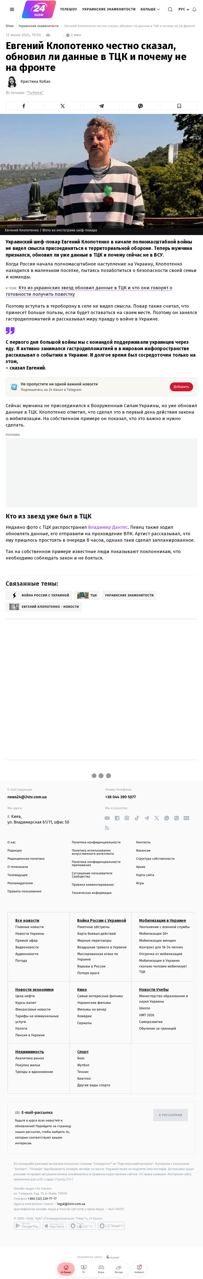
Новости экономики (34, 989)
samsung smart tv (111, 1226)
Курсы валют (25, 1003)
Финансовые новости (33, 1009)
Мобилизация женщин (157, 940)
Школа (144, 1008)
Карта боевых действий (96, 934)
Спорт (83, 1051)
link (107, 818)
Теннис (83, 1072)
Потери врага (88, 973)
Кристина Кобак (35, 82)
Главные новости (29, 927)
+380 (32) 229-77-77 (42, 1198)
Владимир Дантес (108, 527)
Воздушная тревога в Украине (102, 947)
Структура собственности (155, 858)
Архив (140, 867)
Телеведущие (17, 875)
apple (54, 1226)
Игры (140, 883)
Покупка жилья (27, 1065)
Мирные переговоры (94, 940)
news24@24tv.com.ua (27, 797)
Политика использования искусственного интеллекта (93, 852)
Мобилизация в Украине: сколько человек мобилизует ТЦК (163, 966)
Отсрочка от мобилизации (160, 954)
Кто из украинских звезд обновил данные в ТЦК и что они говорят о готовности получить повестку (89, 291)
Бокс (81, 1058)
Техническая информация (91, 893)
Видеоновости (27, 947)
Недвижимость (29, 1051)
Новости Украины (29, 934)
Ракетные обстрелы (93, 927)
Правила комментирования (93, 884)
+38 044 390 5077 (120, 797)
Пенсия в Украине (30, 1035)
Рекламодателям (20, 883)
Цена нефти (25, 996)
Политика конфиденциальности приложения (96, 863)
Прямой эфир (26, 940)
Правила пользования (24, 891)
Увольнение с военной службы (164, 927)
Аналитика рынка (29, 1058)
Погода (21, 961)
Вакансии (143, 850)
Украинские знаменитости (109, 9)
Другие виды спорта (93, 1085)
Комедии (84, 1016)
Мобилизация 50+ (153, 934)
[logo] (39, 9)
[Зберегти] (179, 106)
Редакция (14, 850)
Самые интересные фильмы (100, 996)
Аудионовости (26, 954)
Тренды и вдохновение (34, 1072)
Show (10, 26)
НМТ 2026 (146, 1015)
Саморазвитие (151, 1022)
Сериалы (84, 1023)
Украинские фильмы (94, 1003)
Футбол (83, 1065)
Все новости (27, 920)
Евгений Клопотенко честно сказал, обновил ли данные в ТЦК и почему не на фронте (129, 26)
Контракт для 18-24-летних (161, 947)
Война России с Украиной (101, 920)
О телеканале (17, 867)
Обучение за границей (157, 1028)
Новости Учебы (154, 989)
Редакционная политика (26, 858)
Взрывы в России (91, 966)
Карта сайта (145, 875)
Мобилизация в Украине (162, 920)
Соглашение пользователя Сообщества (92, 875)
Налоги (21, 1028)
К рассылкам (170, 1115)
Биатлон (84, 1078)
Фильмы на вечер (91, 1009)
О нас (11, 842)
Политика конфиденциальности (96, 842)
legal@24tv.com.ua (71, 1204)
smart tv (82, 1226)
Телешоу (68, 9)
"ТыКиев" (35, 92)
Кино (82, 989)
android (27, 1226)
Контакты (143, 842)
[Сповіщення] (194, 9)
